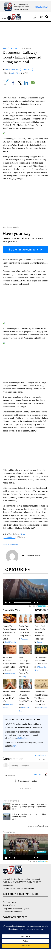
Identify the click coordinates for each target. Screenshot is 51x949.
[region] (25, 791)
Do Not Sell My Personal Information (18, 888)
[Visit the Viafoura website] (42, 826)
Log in (37, 755)
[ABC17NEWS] (17, 17)
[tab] (10, 775)
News (23, 534)
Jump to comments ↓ (11, 544)
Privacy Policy (24, 879)
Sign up (44, 755)
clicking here (22, 738)
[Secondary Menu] (6, 17)
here (14, 746)
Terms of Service (10, 879)
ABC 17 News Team (12, 69)
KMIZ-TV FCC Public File (24, 882)
